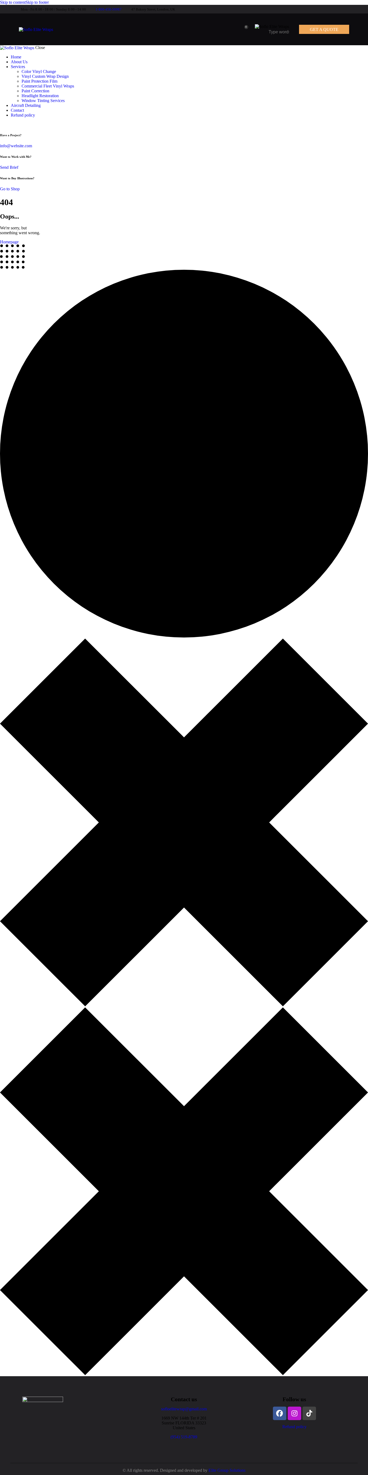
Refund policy (294, 1426)
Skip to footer (37, 2)
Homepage (9, 242)
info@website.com (16, 145)
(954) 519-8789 (184, 1437)
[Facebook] (279, 1413)
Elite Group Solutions (227, 1470)
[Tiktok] (309, 1413)
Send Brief (9, 167)
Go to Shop (10, 189)
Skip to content (13, 2)
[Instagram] (294, 1413)
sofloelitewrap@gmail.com (184, 1409)
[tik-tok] (350, 9)
